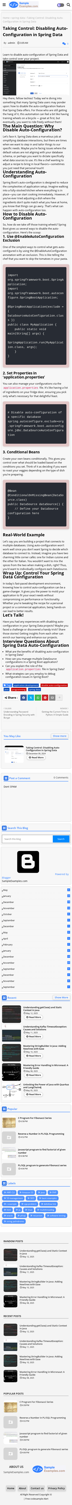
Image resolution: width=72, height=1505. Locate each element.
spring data (18, 17)
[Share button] (59, 698)
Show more (59, 736)
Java (7, 689)
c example (12, 1203)
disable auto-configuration (54, 685)
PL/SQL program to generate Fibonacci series (42, 1165)
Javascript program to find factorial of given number (42, 1151)
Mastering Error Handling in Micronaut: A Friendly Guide (45, 1066)
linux (30, 1209)
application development (26, 685)
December (36, 902)
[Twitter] (31, 698)
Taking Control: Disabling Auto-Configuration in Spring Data (43, 749)
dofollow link (50, 1203)
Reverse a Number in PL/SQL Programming (41, 1133)
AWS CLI (11, 1192)
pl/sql (23, 1215)
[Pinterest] (45, 698)
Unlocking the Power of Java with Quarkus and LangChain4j (46, 1086)
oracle (10, 1215)
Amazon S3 (27, 1192)
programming (19, 689)
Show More (61, 997)
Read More (38, 757)
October (36, 914)
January (36, 896)
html (9, 1209)
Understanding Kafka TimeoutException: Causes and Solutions (45, 1028)
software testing (58, 1215)
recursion (37, 1215)
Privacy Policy (56, 1488)
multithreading (47, 1209)
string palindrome (15, 1221)
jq (19, 1209)
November (36, 908)
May (36, 890)
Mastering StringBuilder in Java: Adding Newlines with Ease (44, 1047)
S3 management (15, 1198)
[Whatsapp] (38, 698)
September (36, 920)
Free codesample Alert (36, 1498)
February (36, 944)
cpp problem (30, 1203)
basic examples (49, 1198)
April (36, 938)
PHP (54, 1192)
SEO (32, 1198)
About (22, 1488)
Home (6, 17)
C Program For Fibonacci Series (35, 1118)
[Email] (52, 698)
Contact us (37, 1488)
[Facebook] (23, 698)
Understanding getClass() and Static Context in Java (42, 1009)
